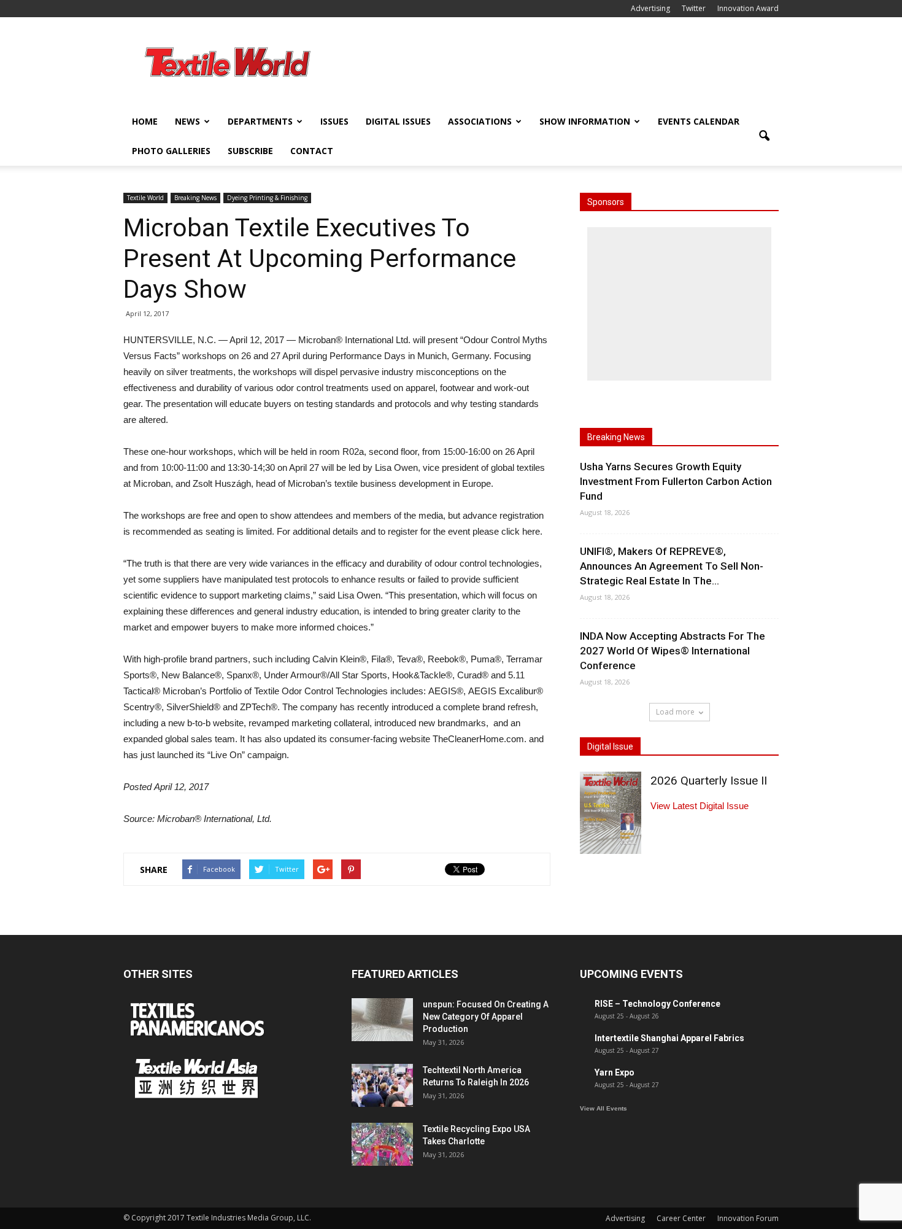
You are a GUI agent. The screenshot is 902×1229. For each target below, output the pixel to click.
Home (145, 121)
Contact (311, 151)
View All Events (603, 1108)
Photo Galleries (171, 151)
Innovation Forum (748, 1218)
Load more (675, 712)
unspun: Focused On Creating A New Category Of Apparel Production (486, 1016)
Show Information (584, 121)
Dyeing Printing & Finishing (267, 197)
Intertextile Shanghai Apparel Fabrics (669, 1038)
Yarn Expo (614, 1072)
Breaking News (195, 197)
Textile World (145, 197)
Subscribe (250, 151)
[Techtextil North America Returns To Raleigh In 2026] (382, 1085)
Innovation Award (748, 8)
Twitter (694, 8)
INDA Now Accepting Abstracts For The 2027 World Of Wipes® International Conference (672, 651)
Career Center (681, 1218)
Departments (260, 121)
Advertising (650, 8)
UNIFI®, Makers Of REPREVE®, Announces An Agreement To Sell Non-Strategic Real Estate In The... (671, 566)
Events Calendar (698, 121)
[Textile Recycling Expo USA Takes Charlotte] (382, 1144)
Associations (480, 121)
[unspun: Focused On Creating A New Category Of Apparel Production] (382, 1019)
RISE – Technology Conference (657, 1004)
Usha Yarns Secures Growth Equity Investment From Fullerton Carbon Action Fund (676, 481)
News (187, 121)
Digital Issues (398, 121)
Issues (334, 121)
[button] (764, 136)
